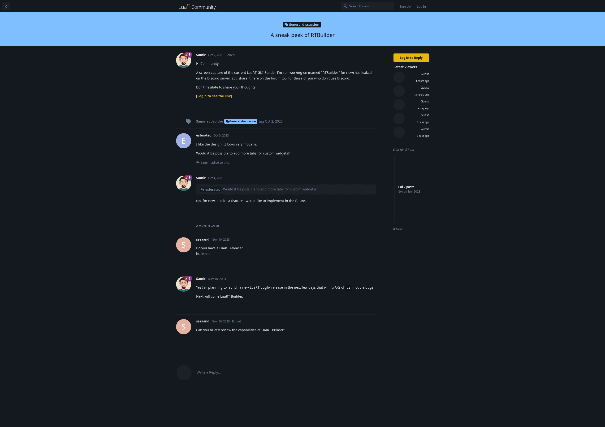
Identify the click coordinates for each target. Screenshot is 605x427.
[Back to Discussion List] (6, 6)
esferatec (212, 189)
